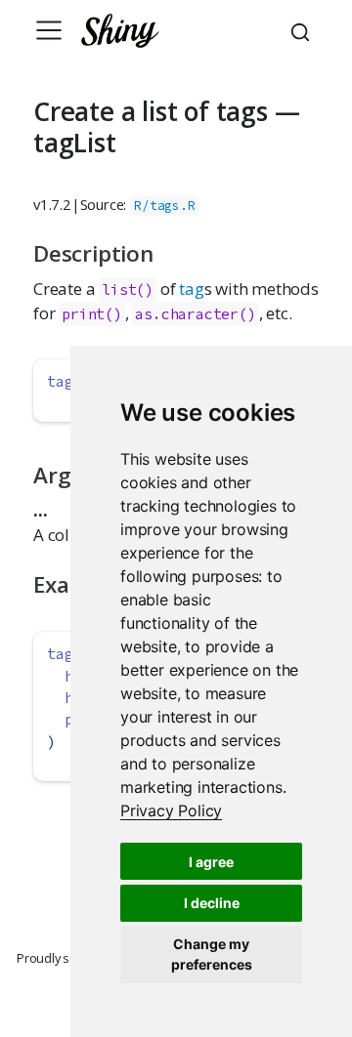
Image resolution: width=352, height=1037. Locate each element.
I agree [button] (211, 861)
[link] (171, 810)
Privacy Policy (171, 810)
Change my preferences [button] (211, 954)
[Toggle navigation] (48, 30)
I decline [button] (212, 902)
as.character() (195, 314)
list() (128, 289)
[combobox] (303, 30)
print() (92, 314)
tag (191, 288)
